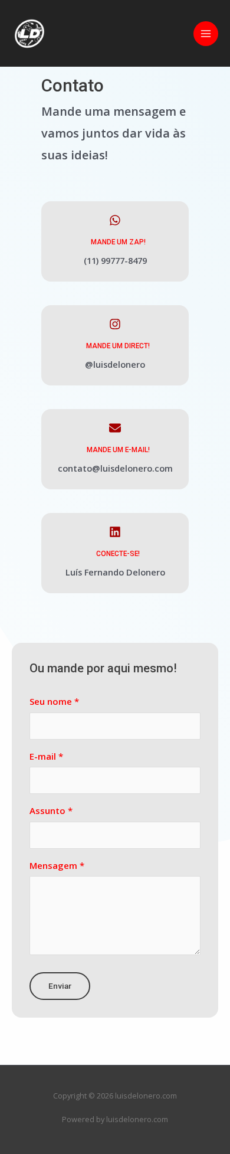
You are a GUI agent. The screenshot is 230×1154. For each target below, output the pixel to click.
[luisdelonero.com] (29, 33)
